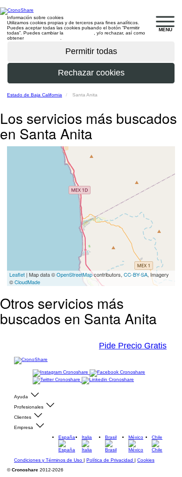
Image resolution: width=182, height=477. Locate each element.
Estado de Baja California (34, 94)
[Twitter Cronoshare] (57, 379)
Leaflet (17, 274)
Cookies (145, 460)
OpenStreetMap (74, 274)
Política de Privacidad (110, 460)
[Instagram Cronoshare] (61, 372)
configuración (79, 32)
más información (42, 38)
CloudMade (27, 282)
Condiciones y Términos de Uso (49, 460)
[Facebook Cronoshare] (117, 372)
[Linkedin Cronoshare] (108, 379)
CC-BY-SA (135, 274)
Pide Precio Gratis (133, 345)
